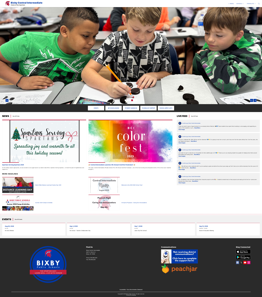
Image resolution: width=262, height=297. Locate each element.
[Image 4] (132, 100)
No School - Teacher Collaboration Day (80, 230)
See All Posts (16, 116)
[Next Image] (255, 100)
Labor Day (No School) (140, 230)
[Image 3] (130, 100)
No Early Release (10, 230)
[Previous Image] (251, 100)
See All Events (18, 219)
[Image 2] (128, 100)
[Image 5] (134, 100)
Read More (197, 128)
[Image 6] (136, 100)
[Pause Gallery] (7, 100)
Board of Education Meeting (206, 230)
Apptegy (134, 295)
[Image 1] (125, 100)
